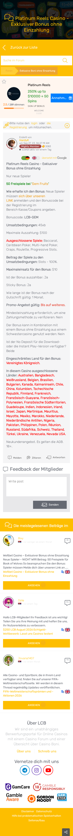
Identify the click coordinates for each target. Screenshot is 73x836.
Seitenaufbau (36, 820)
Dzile (21, 600)
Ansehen (34, 585)
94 (68, 660)
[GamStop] (62, 797)
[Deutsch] (25, 158)
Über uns (24, 751)
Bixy (20, 538)
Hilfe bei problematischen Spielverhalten (36, 815)
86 (67, 602)
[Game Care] (17, 786)
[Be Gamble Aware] (14, 797)
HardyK (24, 140)
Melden (17, 457)
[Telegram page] (25, 770)
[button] (65, 572)
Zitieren (36, 457)
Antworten (58, 457)
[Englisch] (36, 158)
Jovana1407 (26, 658)
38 (67, 540)
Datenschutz (44, 811)
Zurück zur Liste (24, 47)
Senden (54, 504)
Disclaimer (27, 811)
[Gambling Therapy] (40, 797)
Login (34, 123)
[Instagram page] (37, 770)
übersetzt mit (49, 157)
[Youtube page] (48, 770)
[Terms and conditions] (49, 787)
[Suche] (65, 60)
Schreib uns (47, 751)
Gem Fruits (40, 184)
